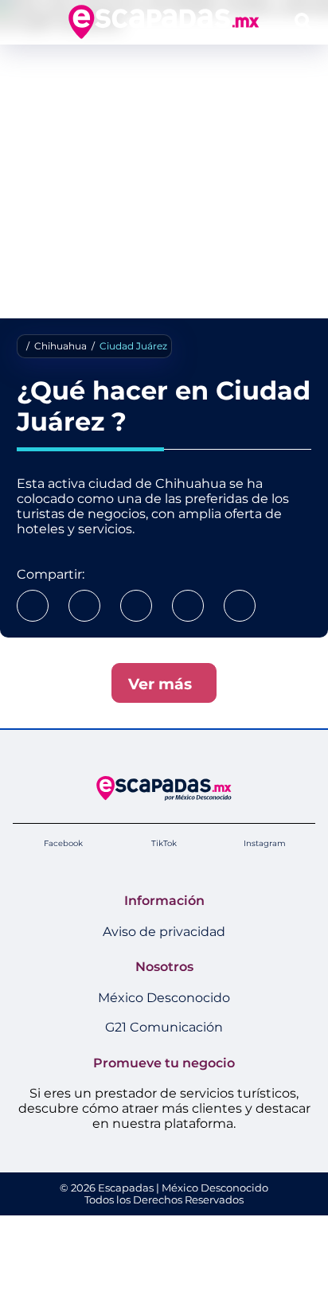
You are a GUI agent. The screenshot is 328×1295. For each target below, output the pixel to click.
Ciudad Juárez (133, 346)
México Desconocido (164, 997)
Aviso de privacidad (164, 931)
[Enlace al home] (163, 22)
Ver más (164, 683)
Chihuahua (60, 346)
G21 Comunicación (164, 1027)
